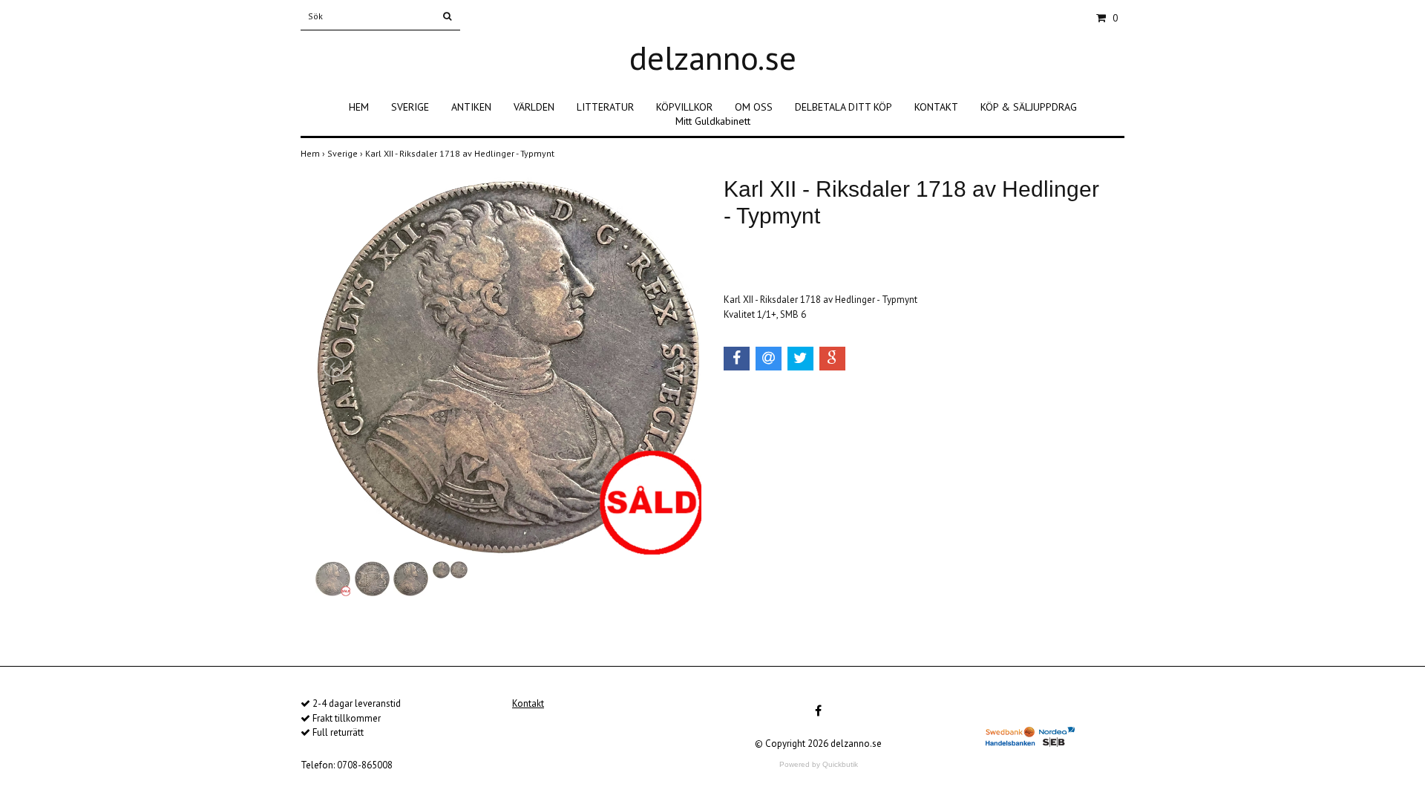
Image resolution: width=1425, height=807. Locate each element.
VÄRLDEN (534, 107)
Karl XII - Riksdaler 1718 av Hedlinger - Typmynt (461, 153)
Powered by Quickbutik (818, 764)
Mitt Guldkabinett (712, 121)
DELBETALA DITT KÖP (843, 107)
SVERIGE (410, 107)
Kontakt (528, 703)
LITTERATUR (605, 107)
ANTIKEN (471, 107)
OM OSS (754, 107)
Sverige (346, 153)
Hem (314, 153)
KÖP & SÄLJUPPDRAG (1028, 107)
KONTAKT (936, 107)
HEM (359, 107)
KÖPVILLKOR (684, 107)
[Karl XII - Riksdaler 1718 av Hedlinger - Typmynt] (508, 367)
